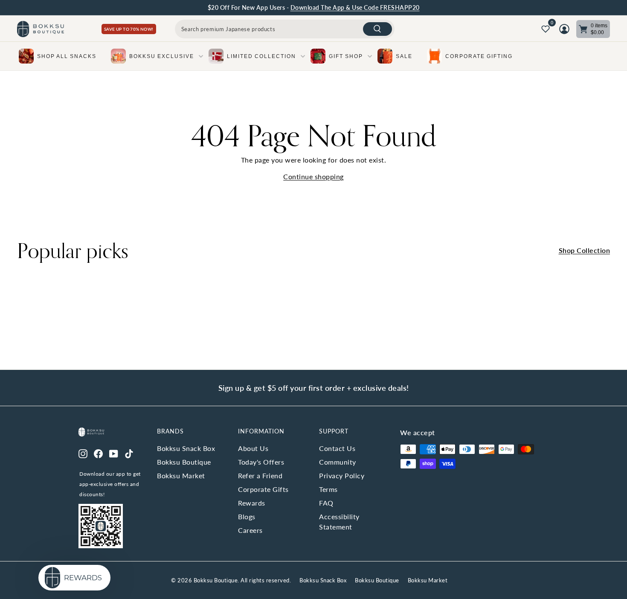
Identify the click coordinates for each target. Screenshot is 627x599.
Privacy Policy (341, 475)
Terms (328, 489)
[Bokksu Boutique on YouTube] (113, 453)
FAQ (326, 503)
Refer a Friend (260, 475)
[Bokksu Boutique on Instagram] (82, 453)
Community (337, 462)
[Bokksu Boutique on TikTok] (129, 453)
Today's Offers (261, 462)
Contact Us (337, 448)
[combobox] (285, 29)
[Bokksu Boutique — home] (40, 29)
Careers (250, 530)
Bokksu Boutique (184, 462)
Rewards (251, 503)
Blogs (246, 516)
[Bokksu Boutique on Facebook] (98, 453)
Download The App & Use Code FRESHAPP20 (355, 7)
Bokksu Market (181, 475)
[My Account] (564, 29)
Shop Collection (584, 250)
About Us (253, 448)
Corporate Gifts (263, 489)
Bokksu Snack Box (186, 448)
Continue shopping (313, 176)
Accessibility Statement (339, 521)
